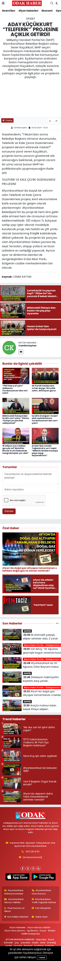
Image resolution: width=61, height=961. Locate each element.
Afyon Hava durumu (14, 930)
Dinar (43, 942)
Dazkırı (35, 942)
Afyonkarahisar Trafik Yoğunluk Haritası (44, 901)
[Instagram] (33, 868)
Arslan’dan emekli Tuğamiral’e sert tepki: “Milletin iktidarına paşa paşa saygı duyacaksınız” (45, 450)
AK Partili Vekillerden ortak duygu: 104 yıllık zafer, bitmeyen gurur (44, 388)
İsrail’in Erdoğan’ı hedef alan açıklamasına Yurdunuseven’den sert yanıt (45, 419)
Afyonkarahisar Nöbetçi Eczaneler (14, 892)
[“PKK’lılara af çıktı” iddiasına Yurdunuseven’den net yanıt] (15, 375)
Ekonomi (47, 10)
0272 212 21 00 (32, 851)
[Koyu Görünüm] (56, 3)
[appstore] (17, 877)
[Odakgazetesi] (27, 3)
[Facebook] (22, 868)
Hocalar (18, 945)
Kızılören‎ (49, 945)
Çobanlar (25, 942)
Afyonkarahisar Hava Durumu (41, 892)
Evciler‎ (9, 945)
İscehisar (39, 945)
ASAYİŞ (27, 631)
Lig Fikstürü (32, 930)
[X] (28, 868)
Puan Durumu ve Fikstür (14, 910)
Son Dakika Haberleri (17, 916)
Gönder (9, 511)
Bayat (51, 939)
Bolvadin (8, 942)
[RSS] (38, 868)
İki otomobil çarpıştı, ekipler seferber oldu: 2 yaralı (40, 636)
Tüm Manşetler (43, 908)
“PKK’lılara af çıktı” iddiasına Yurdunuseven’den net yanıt (15, 389)
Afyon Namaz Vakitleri (38, 927)
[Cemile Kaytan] (9, 347)
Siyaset (30, 18)
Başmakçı (41, 939)
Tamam (42, 957)
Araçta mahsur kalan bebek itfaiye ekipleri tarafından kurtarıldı (39, 707)
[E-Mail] (20, 351)
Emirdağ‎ (51, 942)
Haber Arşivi (41, 916)
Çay (17, 942)
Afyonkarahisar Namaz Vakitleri (14, 901)
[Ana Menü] (3, 3)
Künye (43, 930)
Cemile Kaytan (20, 127)
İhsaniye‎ (28, 945)
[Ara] (51, 3)
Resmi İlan (8, 10)
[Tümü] (57, 623)
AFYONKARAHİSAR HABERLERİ (20, 939)
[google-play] (43, 877)
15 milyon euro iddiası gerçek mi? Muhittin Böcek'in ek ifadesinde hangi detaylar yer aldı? (15, 449)
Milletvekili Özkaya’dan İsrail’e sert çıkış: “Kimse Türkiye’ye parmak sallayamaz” (15, 419)
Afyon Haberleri (28, 10)
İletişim (51, 930)
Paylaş (9, 120)
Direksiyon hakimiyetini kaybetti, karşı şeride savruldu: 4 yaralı (41, 679)
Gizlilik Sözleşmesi (30, 933)
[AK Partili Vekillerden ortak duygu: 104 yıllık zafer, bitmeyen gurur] (45, 375)
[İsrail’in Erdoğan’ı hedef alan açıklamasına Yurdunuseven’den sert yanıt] (45, 405)
